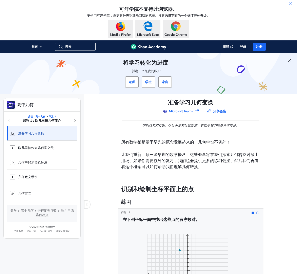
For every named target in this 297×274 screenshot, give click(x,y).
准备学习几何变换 (31, 133)
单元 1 (52, 116)
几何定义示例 (28, 177)
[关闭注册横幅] (290, 60)
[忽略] (290, 3)
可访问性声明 (63, 231)
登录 (243, 46)
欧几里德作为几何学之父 (36, 148)
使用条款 (18, 231)
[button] (253, 213)
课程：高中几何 (37, 116)
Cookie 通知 (46, 231)
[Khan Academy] (148, 47)
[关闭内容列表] (87, 204)
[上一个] (8, 120)
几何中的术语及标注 (32, 162)
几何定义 (24, 193)
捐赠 (226, 46)
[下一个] (75, 120)
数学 (14, 210)
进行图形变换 (47, 210)
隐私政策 (31, 231)
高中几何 (27, 210)
